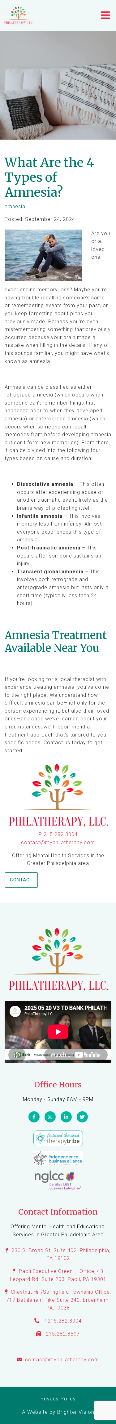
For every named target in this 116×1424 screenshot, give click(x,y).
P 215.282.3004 (58, 834)
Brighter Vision (75, 1412)
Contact (21, 880)
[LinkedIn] (66, 1116)
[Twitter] (82, 1116)
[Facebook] (34, 1116)
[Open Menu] (105, 15)
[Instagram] (50, 1116)
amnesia (15, 206)
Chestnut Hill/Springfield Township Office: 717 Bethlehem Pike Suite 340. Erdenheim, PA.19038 (58, 1300)
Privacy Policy (58, 1398)
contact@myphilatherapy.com (58, 842)
